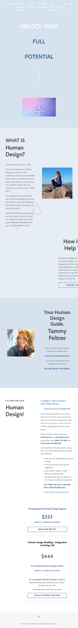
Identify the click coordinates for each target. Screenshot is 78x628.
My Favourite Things (61, 6)
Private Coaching (41, 5)
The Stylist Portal (51, 6)
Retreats (10, 3)
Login (71, 3)
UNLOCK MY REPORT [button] (47, 529)
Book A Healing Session (20, 6)
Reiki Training (31, 5)
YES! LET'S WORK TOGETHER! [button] (47, 595)
